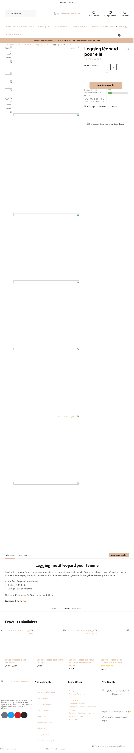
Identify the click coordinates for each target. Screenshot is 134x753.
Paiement (123, 16)
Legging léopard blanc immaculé (15, 651)
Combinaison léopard (45, 701)
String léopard (42, 725)
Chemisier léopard (44, 695)
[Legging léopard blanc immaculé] (19, 633)
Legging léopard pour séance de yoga (50, 651)
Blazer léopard (42, 689)
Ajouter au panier (104, 85)
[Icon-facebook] (4, 706)
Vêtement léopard (13, 45)
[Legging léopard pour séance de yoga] (125, 49)
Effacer (104, 72)
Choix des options (19, 661)
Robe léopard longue (45, 731)
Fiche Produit (10, 546)
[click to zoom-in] (45, 78)
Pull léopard (41, 719)
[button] (105, 656)
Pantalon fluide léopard (46, 683)
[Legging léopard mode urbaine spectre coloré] (113, 633)
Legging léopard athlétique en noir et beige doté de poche (80, 653)
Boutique (27, 45)
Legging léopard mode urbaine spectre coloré (110, 651)
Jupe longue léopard (45, 713)
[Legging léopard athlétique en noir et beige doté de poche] (81, 633)
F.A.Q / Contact (108, 16)
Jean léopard (42, 707)
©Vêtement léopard (8, 739)
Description (22, 546)
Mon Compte (92, 16)
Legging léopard (41, 45)
